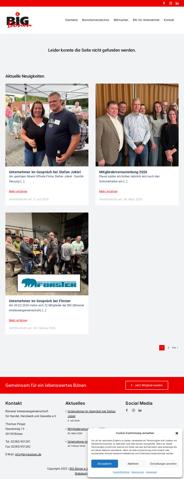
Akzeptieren (105, 463)
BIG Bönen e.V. (79, 468)
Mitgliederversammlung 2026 (87, 429)
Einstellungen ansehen (163, 463)
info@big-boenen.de (28, 454)
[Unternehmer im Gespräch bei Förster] (46, 215)
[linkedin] (140, 410)
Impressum (151, 472)
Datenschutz (137, 472)
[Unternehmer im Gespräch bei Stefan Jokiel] (46, 86)
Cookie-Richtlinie (121, 472)
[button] (177, 433)
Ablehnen (133, 463)
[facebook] (126, 410)
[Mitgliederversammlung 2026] (137, 86)
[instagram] (133, 410)
